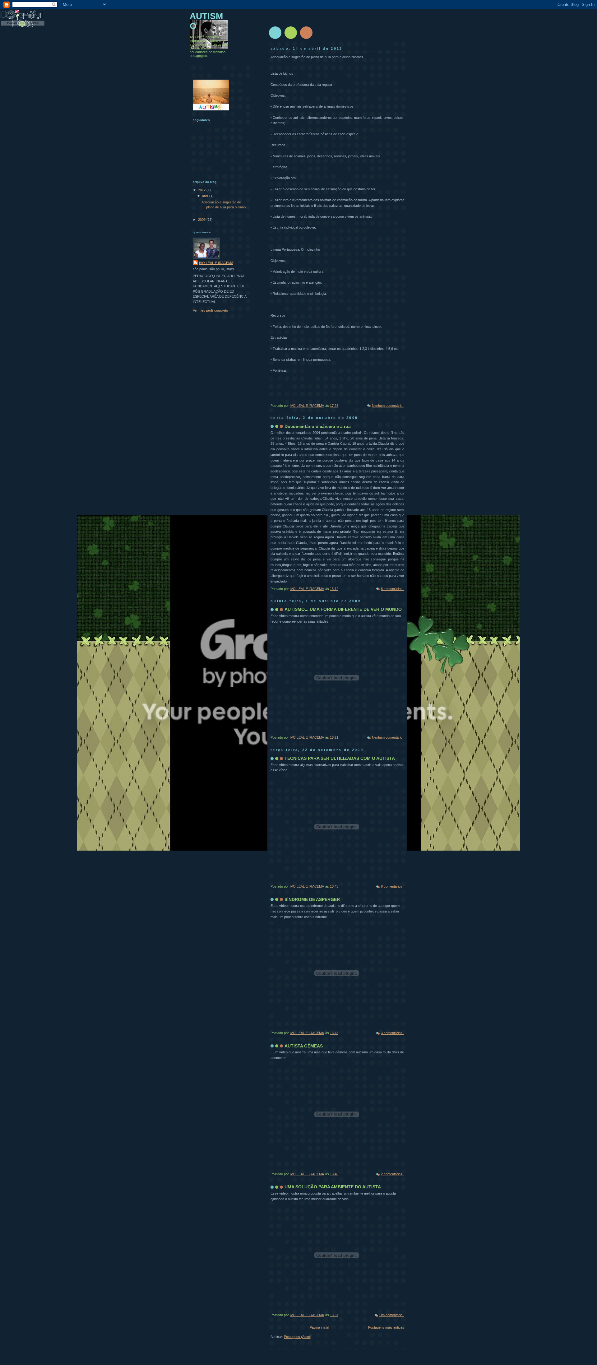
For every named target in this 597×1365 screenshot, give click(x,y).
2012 (202, 190)
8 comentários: (392, 589)
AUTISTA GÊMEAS (304, 1045)
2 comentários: (392, 1174)
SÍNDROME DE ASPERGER (312, 899)
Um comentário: (391, 1315)
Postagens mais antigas (386, 1327)
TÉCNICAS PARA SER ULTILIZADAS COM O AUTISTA (340, 758)
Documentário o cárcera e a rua (318, 426)
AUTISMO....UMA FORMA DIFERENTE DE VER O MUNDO (343, 609)
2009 (202, 219)
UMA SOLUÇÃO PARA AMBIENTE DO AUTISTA (333, 1186)
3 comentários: (392, 1033)
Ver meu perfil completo (210, 310)
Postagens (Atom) (297, 1337)
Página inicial (319, 1327)
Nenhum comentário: (388, 405)
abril (205, 196)
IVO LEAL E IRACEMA (216, 263)
